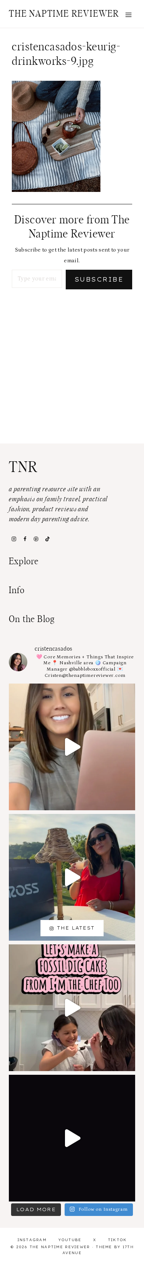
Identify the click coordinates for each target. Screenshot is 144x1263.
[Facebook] (25, 539)
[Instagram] (13, 539)
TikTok (117, 1240)
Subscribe (99, 279)
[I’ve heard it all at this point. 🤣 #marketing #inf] (72, 747)
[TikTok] (47, 539)
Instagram (32, 1240)
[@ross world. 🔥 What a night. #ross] (72, 877)
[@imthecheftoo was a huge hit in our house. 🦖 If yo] (72, 1007)
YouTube (70, 1240)
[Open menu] (128, 14)
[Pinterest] (36, 539)
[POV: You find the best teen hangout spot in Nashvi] (72, 1138)
